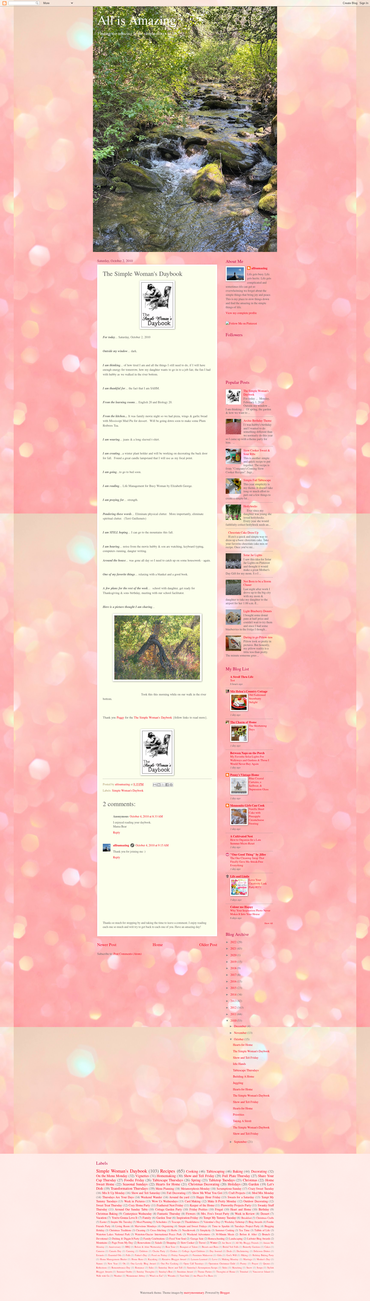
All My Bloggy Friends (247, 1242)
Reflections (101, 1267)
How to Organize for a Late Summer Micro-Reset (245, 841)
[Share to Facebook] (167, 785)
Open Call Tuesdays (194, 1263)
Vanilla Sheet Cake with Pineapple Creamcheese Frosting (256, 816)
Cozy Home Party (139, 1205)
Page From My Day (122, 1242)
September (241, 1142)
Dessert (265, 1214)
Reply (116, 832)
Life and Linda (239, 876)
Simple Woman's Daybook (127, 790)
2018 (233, 968)
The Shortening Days (258, 727)
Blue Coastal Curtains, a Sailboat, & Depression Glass (259, 783)
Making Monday (230, 1259)
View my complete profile (241, 313)
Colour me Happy (241, 907)
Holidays (234, 1184)
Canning (130, 1251)
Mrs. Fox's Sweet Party (215, 1214)
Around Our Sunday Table (131, 1209)
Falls (128, 1255)
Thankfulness (192, 1222)
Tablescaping (215, 1171)
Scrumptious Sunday (229, 1188)
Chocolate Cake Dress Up (243, 532)
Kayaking (153, 1259)
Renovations (144, 1242)
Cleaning (140, 1230)
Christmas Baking (107, 1214)
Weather (118, 1275)
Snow (249, 1267)
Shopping (171, 1242)
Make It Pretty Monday (222, 1201)
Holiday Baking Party (263, 1255)
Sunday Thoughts (145, 1271)
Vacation (101, 1218)
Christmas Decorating (203, 1184)
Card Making (193, 1201)
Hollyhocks (250, 506)
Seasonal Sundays (135, 1184)
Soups (260, 1267)
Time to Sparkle (221, 1226)
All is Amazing (136, 19)
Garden (254, 1184)
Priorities (238, 1114)
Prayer (255, 1263)
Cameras (100, 1251)
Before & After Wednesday (147, 1246)
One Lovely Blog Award (143, 1263)
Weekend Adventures (198, 1234)
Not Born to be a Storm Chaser (257, 583)
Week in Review (245, 1214)
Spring (196, 1180)
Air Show (226, 1242)
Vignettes (142, 1175)
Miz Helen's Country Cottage (248, 691)
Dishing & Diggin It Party (125, 1238)
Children (143, 1251)
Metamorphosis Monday (195, 1188)
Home (158, 944)
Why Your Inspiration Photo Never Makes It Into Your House (250, 912)
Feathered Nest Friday (170, 1205)
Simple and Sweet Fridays (192, 1226)
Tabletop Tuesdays (221, 1180)
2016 (233, 981)
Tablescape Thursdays (246, 1070)
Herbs (174, 1230)
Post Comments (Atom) (127, 954)
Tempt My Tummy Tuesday (219, 1218)
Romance (139, 1267)
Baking (238, 1171)
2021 (233, 948)
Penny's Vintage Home (244, 775)
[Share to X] (163, 785)
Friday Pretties (198, 1209)
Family (147, 1218)
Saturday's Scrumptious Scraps (202, 1267)
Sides (224, 1267)
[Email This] (155, 785)
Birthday (264, 1209)
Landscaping (236, 1238)
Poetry (243, 1263)
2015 (233, 988)
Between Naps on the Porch (247, 753)
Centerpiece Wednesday (137, 1214)
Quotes (266, 1263)
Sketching (237, 1267)
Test (232, 680)
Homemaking (166, 1175)
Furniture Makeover (203, 1255)
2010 (233, 1020)
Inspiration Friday (187, 1218)
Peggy (120, 717)
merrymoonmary (194, 1293)
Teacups (176, 1222)
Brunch (266, 1234)
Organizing (167, 1226)
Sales (151, 1267)
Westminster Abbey (135, 1275)
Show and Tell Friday (245, 1057)
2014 (233, 994)
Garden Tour (163, 1218)
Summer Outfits (124, 1271)
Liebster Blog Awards (258, 1238)
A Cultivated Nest (241, 836)
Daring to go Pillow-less (257, 637)
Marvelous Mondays (146, 1226)
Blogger (225, 1293)
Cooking (192, 1171)
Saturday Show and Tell (170, 1267)
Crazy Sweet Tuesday (261, 1188)
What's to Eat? (156, 1275)
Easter (103, 1222)
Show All (268, 923)
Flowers (190, 1214)
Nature (99, 1263)
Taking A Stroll (242, 1121)
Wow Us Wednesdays (165, 1201)
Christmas (250, 1180)
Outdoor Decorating (255, 1201)
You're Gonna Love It (124, 1218)
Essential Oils (114, 1255)
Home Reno (137, 1259)
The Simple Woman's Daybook (153, 717)
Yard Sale (184, 1275)
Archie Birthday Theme (257, 420)
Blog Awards (255, 1222)
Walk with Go (103, 1275)
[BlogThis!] (159, 785)
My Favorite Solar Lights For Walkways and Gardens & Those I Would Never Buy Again (249, 760)
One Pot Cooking (170, 1263)
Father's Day (141, 1255)
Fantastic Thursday (168, 1214)
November (240, 1033)
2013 (233, 1001)
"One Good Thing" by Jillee (248, 854)
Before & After (248, 1234)
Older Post (208, 944)
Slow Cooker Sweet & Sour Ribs (256, 452)
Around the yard (179, 1197)
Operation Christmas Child (222, 1263)
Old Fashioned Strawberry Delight (257, 698)
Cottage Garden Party (168, 1209)
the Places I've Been (203, 1275)
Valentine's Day (211, 1222)
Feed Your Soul (177, 1238)
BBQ (127, 1246)
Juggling (238, 1083)
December (240, 1026)
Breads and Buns (210, 1246)
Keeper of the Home (202, 1205)
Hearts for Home (243, 1045)
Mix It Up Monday (113, 1193)
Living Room (122, 1226)
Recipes (167, 1171)
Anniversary (115, 1246)
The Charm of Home (243, 722)
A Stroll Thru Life (241, 677)
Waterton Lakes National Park (113, 1234)
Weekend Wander (151, 1197)
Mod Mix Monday (263, 1193)
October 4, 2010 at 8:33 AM (146, 816)
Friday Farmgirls (180, 1255)
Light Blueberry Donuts (257, 611)
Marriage (247, 1259)
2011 (233, 1014)
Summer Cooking (224, 1230)
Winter (213, 1242)
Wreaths (172, 1275)
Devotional (102, 1238)
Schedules (161, 1222)
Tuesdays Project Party (247, 1226)
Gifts (219, 1255)
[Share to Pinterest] (171, 785)
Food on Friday (159, 1255)
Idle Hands (239, 1064)
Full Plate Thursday (236, 1175)
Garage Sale (197, 1238)
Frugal (219, 1209)
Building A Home (243, 1076)
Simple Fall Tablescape (257, 480)
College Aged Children (193, 1251)
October (239, 1039)
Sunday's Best (166, 1271)
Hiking (244, 1255)
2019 (233, 962)
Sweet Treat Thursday (109, 1205)
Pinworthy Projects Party (236, 1205)
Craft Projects (237, 1193)
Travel (202, 1242)
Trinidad (244, 1271)
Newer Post (106, 944)
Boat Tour (170, 1246)
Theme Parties (205, 1271)
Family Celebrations (154, 1238)
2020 (233, 955)
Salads (158, 1242)
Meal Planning (144, 1222)
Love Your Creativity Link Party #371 (258, 883)
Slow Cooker (187, 1242)
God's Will (231, 1255)
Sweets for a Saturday (241, 1197)
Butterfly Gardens (251, 1246)
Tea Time (244, 1230)
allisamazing (123, 784)
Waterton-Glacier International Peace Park (158, 1234)
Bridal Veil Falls (230, 1246)
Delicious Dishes (262, 1251)
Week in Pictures (134, 1201)
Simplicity (205, 1230)
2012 (233, 1007)
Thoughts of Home (225, 1271)
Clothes (173, 1251)
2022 (233, 942)
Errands (100, 1255)
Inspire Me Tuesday (121, 1222)
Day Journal (216, 1251)
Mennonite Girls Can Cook (247, 805)
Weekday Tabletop (234, 1222)
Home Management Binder (113, 1259)
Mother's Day (263, 1259)
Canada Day (115, 1251)
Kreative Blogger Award (174, 1259)
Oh (124, 1263)
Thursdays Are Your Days (118, 1197)
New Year (113, 1263)
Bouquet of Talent (189, 1246)
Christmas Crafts (265, 1217)
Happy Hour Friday (208, 1197)
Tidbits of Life (262, 1230)
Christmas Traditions (120, 1230)
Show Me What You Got (207, 1193)
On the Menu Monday (111, 1175)
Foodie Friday (134, 1180)
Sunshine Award (185, 1271)
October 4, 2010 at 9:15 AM (152, 845)
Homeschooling (216, 1238)
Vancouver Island (261, 1271)
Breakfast (246, 1217)
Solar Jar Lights (252, 555)
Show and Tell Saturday (145, 1193)
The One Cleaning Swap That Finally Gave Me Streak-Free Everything (247, 861)
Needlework (188, 1230)
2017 (233, 975)
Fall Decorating (176, 1193)
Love (214, 1259)
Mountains (101, 1242)
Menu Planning (165, 1188)
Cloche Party (158, 1251)
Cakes (267, 1246)
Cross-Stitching (158, 1230)
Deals (229, 1251)
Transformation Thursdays (129, 1188)
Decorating (259, 1171)
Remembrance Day (121, 1267)
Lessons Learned (199, 1259)
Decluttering (243, 1251)
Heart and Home (240, 1209)
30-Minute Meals (225, 1234)
